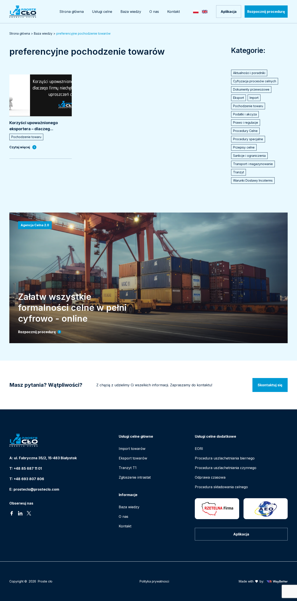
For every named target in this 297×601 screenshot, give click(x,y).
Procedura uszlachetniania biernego (225, 458)
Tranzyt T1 (128, 468)
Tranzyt (238, 172)
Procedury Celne (245, 131)
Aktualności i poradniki (249, 73)
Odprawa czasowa (210, 477)
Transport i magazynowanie (253, 164)
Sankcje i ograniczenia (249, 155)
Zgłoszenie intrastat (135, 477)
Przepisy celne (244, 147)
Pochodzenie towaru (248, 106)
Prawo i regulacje (245, 122)
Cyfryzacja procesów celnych (254, 81)
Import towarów (132, 448)
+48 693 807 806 (29, 479)
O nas (123, 516)
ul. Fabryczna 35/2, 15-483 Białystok (45, 458)
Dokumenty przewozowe (251, 89)
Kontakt (125, 526)
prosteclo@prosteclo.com (36, 489)
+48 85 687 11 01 (28, 468)
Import (254, 98)
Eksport (238, 98)
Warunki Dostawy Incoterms (253, 180)
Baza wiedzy (43, 33)
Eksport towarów (133, 458)
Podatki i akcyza (245, 114)
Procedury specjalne (248, 139)
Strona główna (19, 33)
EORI (199, 448)
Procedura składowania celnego (221, 487)
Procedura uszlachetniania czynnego (225, 468)
